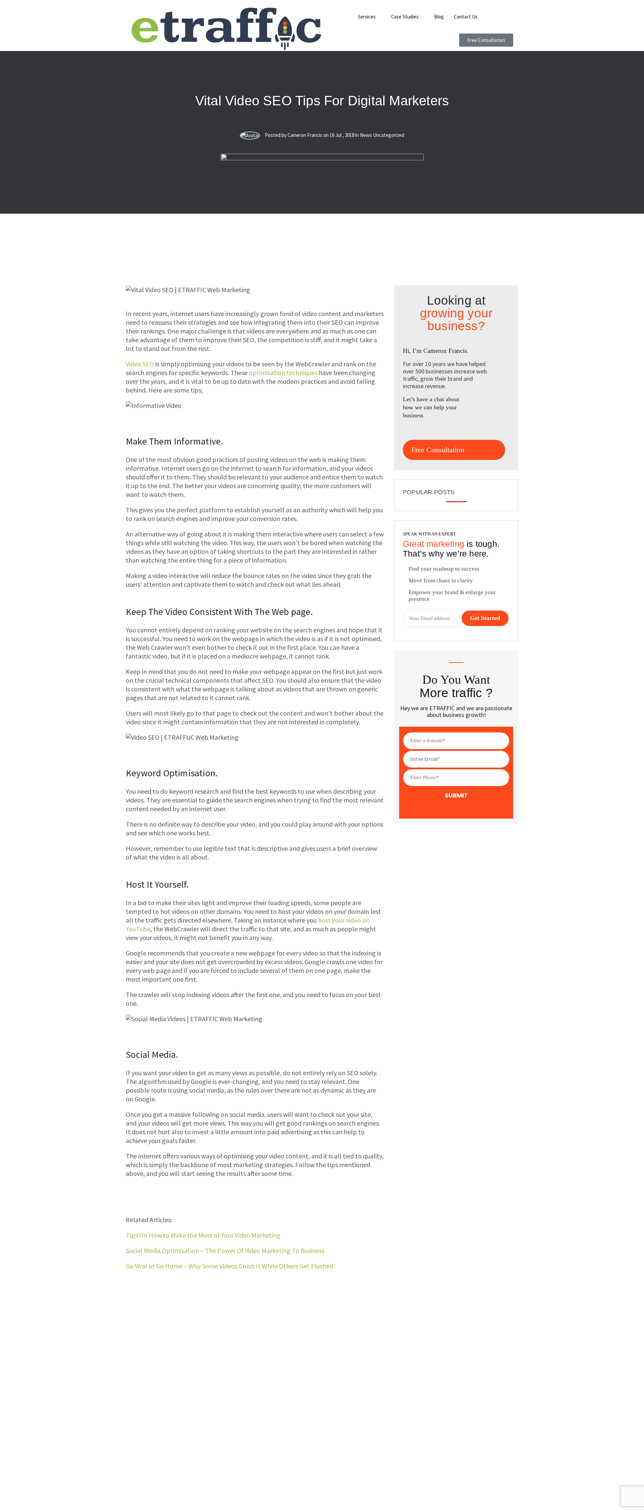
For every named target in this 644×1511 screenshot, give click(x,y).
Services (367, 16)
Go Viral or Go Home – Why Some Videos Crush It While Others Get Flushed (229, 1266)
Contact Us (466, 16)
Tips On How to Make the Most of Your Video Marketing (203, 1235)
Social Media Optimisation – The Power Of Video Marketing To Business (225, 1250)
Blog (439, 16)
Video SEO (140, 364)
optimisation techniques (283, 372)
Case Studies (405, 16)
